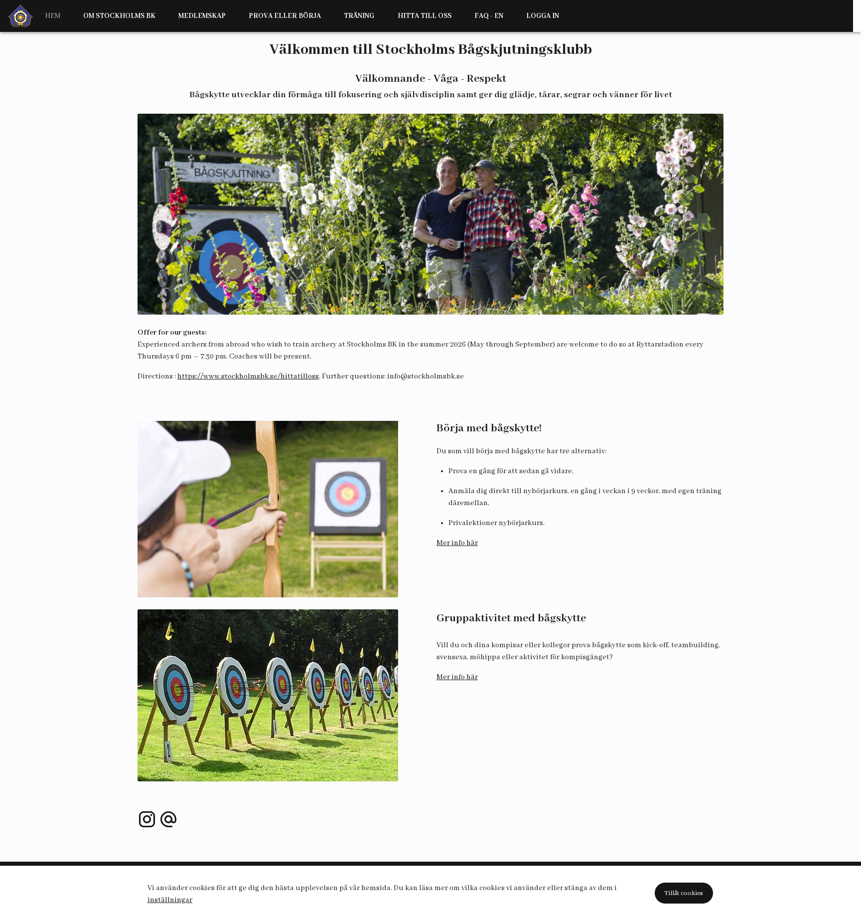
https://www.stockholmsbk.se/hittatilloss (248, 376)
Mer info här (457, 543)
